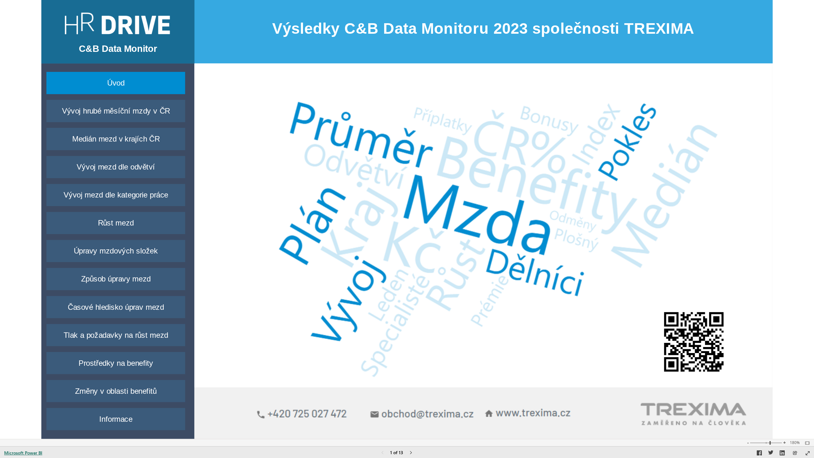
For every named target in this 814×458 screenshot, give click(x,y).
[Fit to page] (805, 443)
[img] (484, 227)
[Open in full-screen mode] (807, 453)
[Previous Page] (382, 453)
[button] (115, 83)
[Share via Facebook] (759, 453)
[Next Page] (411, 453)
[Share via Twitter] (770, 453)
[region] (407, 219)
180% (795, 442)
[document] (118, 50)
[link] (117, 23)
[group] (118, 50)
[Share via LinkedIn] (782, 453)
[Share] (794, 453)
